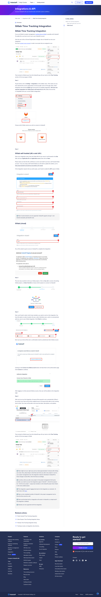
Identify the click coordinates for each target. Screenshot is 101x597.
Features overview (28, 565)
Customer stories (27, 584)
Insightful (10, 566)
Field (40, 560)
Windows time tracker (60, 571)
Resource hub (27, 574)
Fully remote (42, 555)
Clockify (10, 563)
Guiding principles (28, 582)
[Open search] (72, 2)
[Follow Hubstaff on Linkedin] (82, 560)
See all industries (43, 549)
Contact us (57, 542)
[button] (98, 594)
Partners (57, 549)
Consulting (41, 546)
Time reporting (27, 552)
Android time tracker (59, 573)
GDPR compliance (89, 594)
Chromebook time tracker (60, 568)
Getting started (40, 2)
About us (57, 539)
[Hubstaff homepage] (12, 594)
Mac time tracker (58, 563)
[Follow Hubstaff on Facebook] (73, 560)
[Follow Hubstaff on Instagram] (76, 560)
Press (56, 547)
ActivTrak (10, 571)
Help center (17, 18)
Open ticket (89, 2)
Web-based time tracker (29, 557)
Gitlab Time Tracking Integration (72, 21)
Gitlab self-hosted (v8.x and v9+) (74, 23)
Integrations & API (26, 18)
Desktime (10, 573)
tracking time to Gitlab (40, 34)
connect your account (25, 43)
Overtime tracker (27, 550)
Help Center (23, 2)
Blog (25, 577)
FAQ (56, 552)
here (26, 491)
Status (56, 554)
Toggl (9, 561)
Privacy (81, 594)
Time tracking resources (29, 572)
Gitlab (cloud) (70, 25)
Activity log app (27, 560)
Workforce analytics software (30, 562)
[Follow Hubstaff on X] (79, 560)
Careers (56, 544)
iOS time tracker (58, 576)
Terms (77, 594)
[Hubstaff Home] (12, 2)
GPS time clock (27, 547)
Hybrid (40, 557)
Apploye (10, 568)
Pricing (9, 554)
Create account (83, 548)
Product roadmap (59, 556)
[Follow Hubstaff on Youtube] (86, 560)
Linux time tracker (59, 566)
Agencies (41, 541)
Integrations (10, 552)
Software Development (44, 544)
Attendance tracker (28, 555)
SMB (40, 566)
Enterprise (41, 568)
